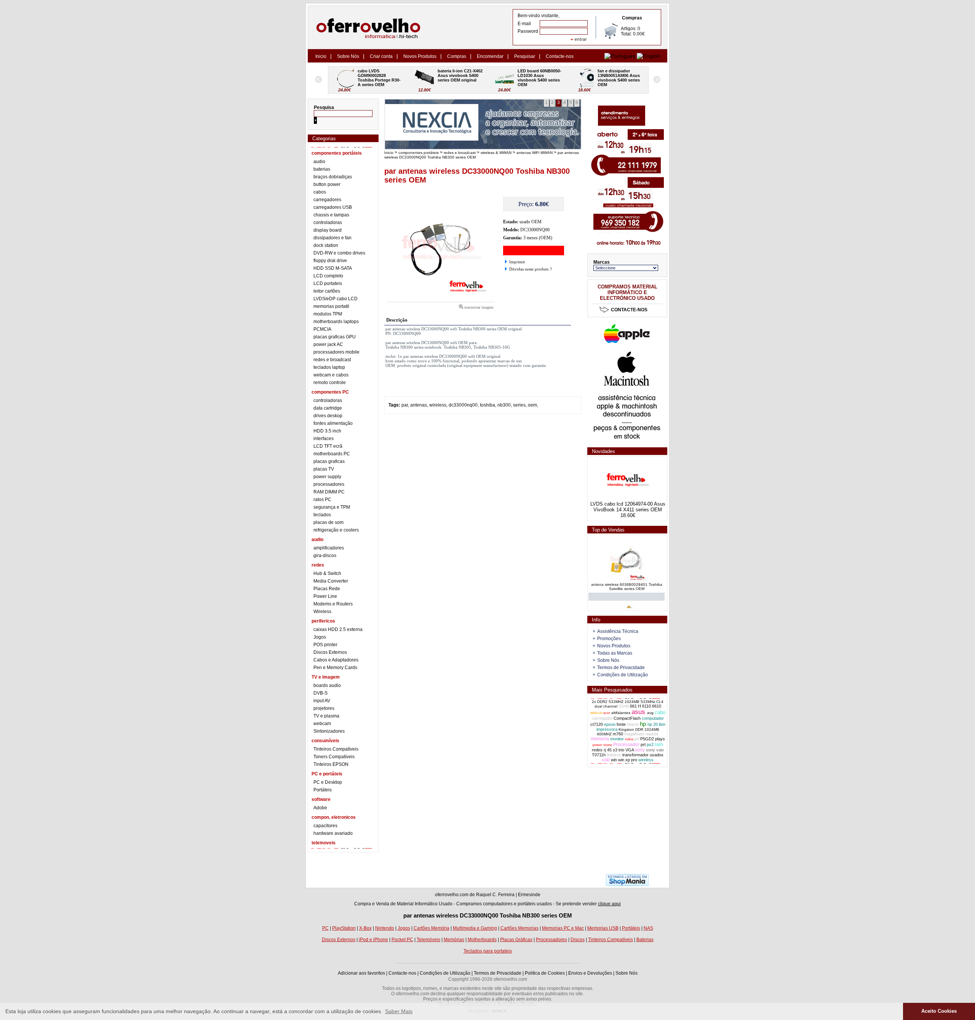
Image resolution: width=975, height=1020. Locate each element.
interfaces (323, 438)
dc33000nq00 (463, 405)
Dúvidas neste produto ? (530, 269)
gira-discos (324, 555)
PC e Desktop (327, 782)
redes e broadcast (332, 359)
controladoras (327, 222)
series (519, 405)
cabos (319, 192)
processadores (328, 484)
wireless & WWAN (496, 153)
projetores (323, 708)
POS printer (325, 644)
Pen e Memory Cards (335, 667)
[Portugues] (619, 56)
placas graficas (329, 461)
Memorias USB (603, 928)
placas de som (328, 522)
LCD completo (328, 276)
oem (532, 405)
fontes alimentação (333, 423)
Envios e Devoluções (590, 973)
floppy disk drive (330, 260)
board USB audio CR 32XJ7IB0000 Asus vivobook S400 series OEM (619, 78)
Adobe (320, 807)
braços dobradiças (332, 176)
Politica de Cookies (545, 973)
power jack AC (328, 344)
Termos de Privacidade (621, 667)
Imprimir (517, 261)
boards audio (327, 685)
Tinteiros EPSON (330, 764)
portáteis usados (535, 903)
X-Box (365, 928)
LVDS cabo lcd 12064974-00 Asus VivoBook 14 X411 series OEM (627, 506)
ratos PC (322, 499)
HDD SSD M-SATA (332, 268)
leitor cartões (326, 291)
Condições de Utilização (622, 674)
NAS (648, 928)
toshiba (487, 405)
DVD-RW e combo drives (339, 253)
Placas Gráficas (516, 939)
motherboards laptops (336, 321)
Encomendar (490, 56)
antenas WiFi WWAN (534, 153)
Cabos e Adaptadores (335, 660)
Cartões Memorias (519, 928)
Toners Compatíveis (334, 756)
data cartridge (327, 408)
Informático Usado (433, 903)
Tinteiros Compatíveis (335, 749)
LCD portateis (327, 283)
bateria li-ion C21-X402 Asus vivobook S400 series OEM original (381, 75)
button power (326, 184)
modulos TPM (327, 314)
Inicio (320, 56)
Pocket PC (402, 939)
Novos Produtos (419, 56)
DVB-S (320, 693)
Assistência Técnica (617, 631)
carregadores (327, 199)
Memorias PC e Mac (563, 928)
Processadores (551, 939)
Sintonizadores (329, 731)
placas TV (323, 469)
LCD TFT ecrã (327, 446)
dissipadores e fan (332, 237)
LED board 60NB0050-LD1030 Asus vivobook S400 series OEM (459, 78)
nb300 (504, 405)
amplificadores (328, 548)
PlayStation (344, 928)
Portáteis (322, 790)
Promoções (609, 638)
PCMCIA (322, 329)
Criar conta (381, 56)
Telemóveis (428, 939)
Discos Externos (330, 652)
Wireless (322, 611)
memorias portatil (331, 306)
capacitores (325, 825)
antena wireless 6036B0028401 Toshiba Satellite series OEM (626, 580)
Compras (456, 56)
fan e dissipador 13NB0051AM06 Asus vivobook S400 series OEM (539, 78)
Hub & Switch (327, 573)
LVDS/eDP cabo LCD (335, 298)
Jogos (319, 637)
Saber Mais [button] (398, 1011)
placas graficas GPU (334, 336)
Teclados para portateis (488, 951)
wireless (437, 405)
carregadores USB (332, 207)
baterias (321, 169)
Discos (578, 939)
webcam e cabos (330, 375)
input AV (321, 700)
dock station (325, 245)
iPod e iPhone (373, 939)
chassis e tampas (331, 215)
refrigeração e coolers (336, 530)
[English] (648, 56)
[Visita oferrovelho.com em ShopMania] (627, 884)
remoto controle (329, 382)
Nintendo (384, 928)
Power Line (325, 596)
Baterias (645, 939)
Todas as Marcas (614, 653)
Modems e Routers (333, 604)
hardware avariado (333, 833)
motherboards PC (331, 453)
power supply (327, 476)
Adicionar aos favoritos (361, 973)
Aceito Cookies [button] (939, 1011)
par (404, 405)
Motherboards (482, 939)
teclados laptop (329, 367)
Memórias (454, 939)
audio (319, 161)
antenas (418, 405)
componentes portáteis (418, 153)
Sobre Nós (348, 56)
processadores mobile (336, 352)
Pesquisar (524, 56)
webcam (322, 723)
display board (327, 230)
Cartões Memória (431, 928)
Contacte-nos (560, 56)
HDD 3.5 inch (327, 431)
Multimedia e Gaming (475, 928)
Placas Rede (326, 588)
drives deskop (327, 415)
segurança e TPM (331, 507)
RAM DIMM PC (329, 492)
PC (325, 928)
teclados (322, 514)
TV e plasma (326, 716)
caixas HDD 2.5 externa (338, 629)
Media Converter (330, 581)
